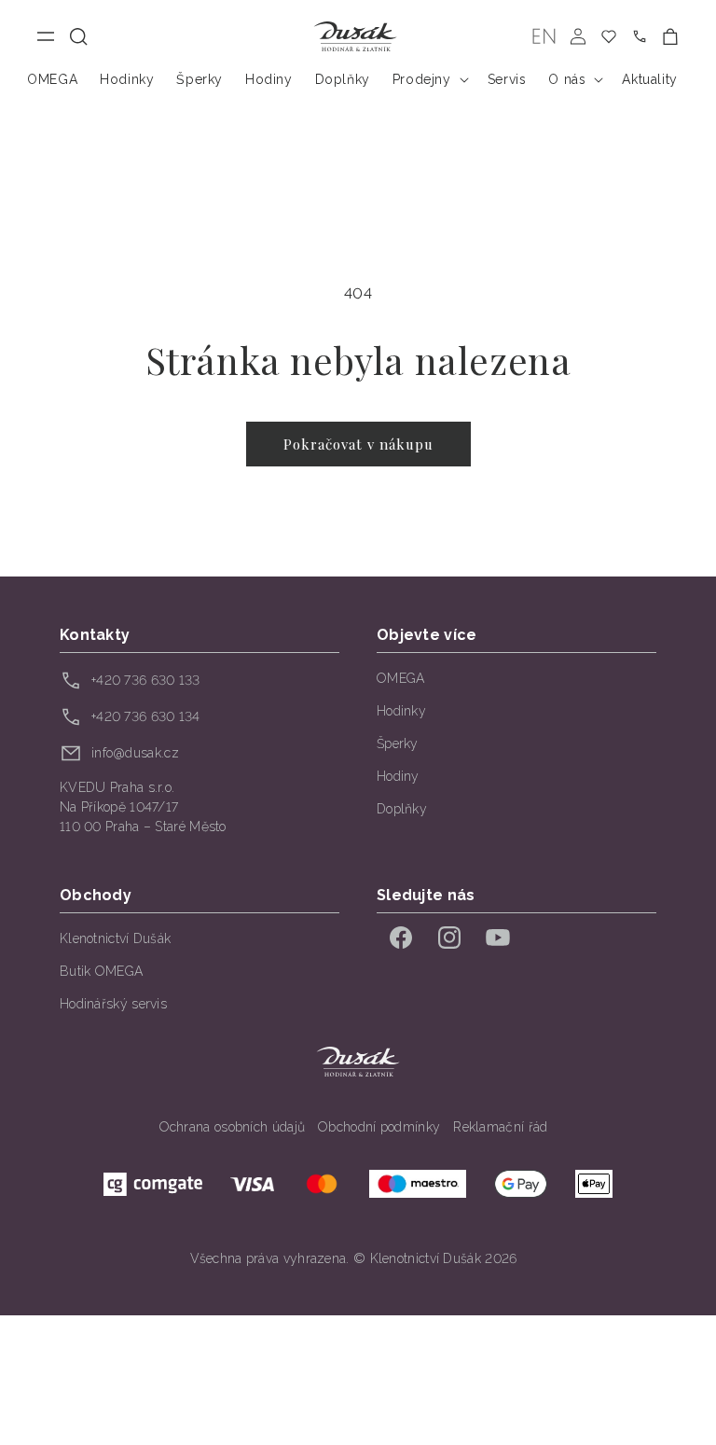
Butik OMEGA (101, 971)
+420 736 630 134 (145, 716)
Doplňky (402, 808)
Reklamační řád (500, 1126)
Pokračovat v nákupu (358, 444)
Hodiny (398, 776)
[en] (544, 36)
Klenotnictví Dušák (115, 938)
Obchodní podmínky (379, 1126)
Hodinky (401, 710)
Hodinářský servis (113, 1003)
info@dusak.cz (135, 752)
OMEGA (401, 678)
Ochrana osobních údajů (232, 1126)
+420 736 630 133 (145, 680)
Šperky (398, 743)
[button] (79, 37)
